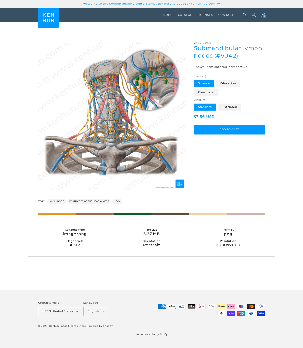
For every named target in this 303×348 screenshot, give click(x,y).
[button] (244, 15)
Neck (117, 201)
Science (204, 83)
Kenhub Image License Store (67, 326)
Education (228, 83)
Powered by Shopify (100, 326)
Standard (205, 107)
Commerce (206, 92)
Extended (229, 107)
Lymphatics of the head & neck (89, 201)
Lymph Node (56, 201)
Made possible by (152, 334)
